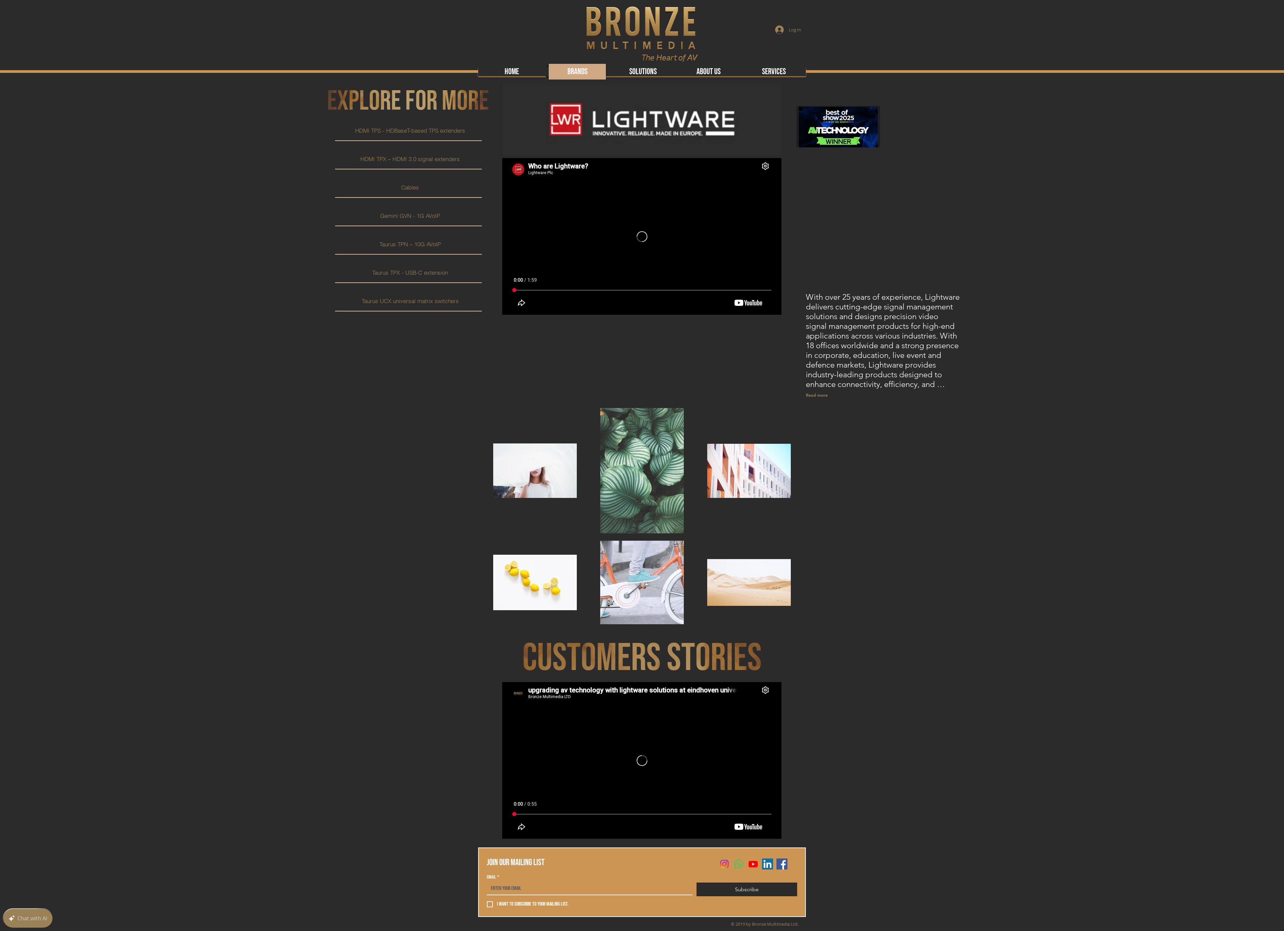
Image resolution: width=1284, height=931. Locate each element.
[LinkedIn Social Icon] (767, 864)
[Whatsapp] (738, 864)
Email (493, 877)
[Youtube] (753, 864)
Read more (817, 395)
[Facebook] (781, 864)
